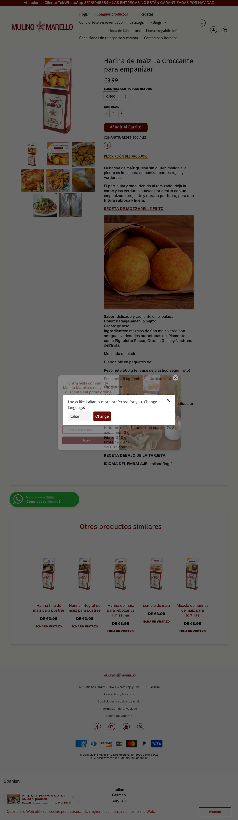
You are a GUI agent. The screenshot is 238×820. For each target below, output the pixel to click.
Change (102, 416)
